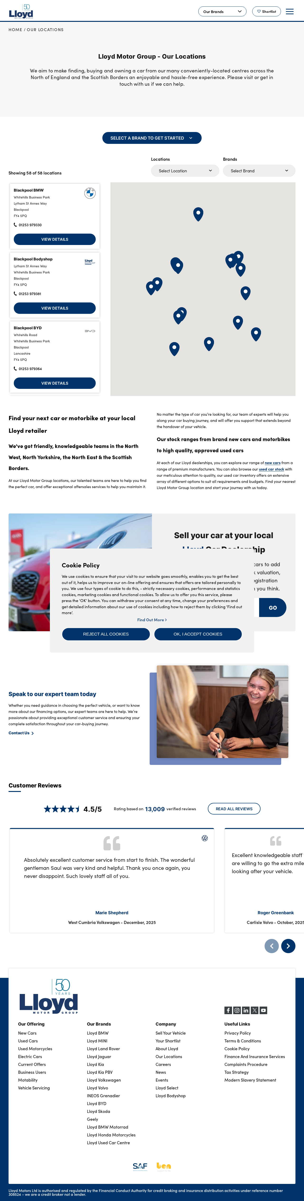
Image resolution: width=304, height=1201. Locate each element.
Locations (160, 159)
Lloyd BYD (96, 1103)
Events (162, 1080)
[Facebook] (228, 1012)
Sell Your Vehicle (171, 1033)
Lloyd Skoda (98, 1111)
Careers (163, 1064)
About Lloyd (167, 1048)
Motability (28, 1080)
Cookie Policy (237, 1048)
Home (16, 29)
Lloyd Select (167, 1088)
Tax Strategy (236, 1072)
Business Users (32, 1072)
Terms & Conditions (242, 1041)
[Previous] (272, 946)
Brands (230, 159)
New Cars (27, 1033)
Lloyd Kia (95, 1064)
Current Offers (32, 1064)
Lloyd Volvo (97, 1088)
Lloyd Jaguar (99, 1056)
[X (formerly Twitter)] (254, 1012)
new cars (272, 462)
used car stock (271, 468)
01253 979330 (30, 224)
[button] (106, 634)
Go (273, 607)
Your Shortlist (168, 1041)
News (161, 1072)
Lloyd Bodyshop (171, 1095)
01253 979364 (30, 368)
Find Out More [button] (151, 619)
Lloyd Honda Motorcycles (111, 1135)
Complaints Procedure (245, 1064)
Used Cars (28, 1041)
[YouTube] (263, 1012)
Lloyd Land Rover (103, 1048)
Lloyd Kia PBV (100, 1072)
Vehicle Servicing (34, 1088)
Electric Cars (30, 1056)
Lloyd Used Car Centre (108, 1142)
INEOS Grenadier (103, 1095)
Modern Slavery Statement (250, 1080)
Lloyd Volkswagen (104, 1080)
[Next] (288, 946)
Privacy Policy (237, 1033)
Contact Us (19, 733)
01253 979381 (30, 293)
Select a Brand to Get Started (147, 138)
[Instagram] (237, 1012)
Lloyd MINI (97, 1041)
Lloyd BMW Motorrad (107, 1127)
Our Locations (45, 29)
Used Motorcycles (35, 1048)
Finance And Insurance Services (254, 1056)
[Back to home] (21, 11)
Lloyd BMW (98, 1033)
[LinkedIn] (246, 1012)
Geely (92, 1119)
